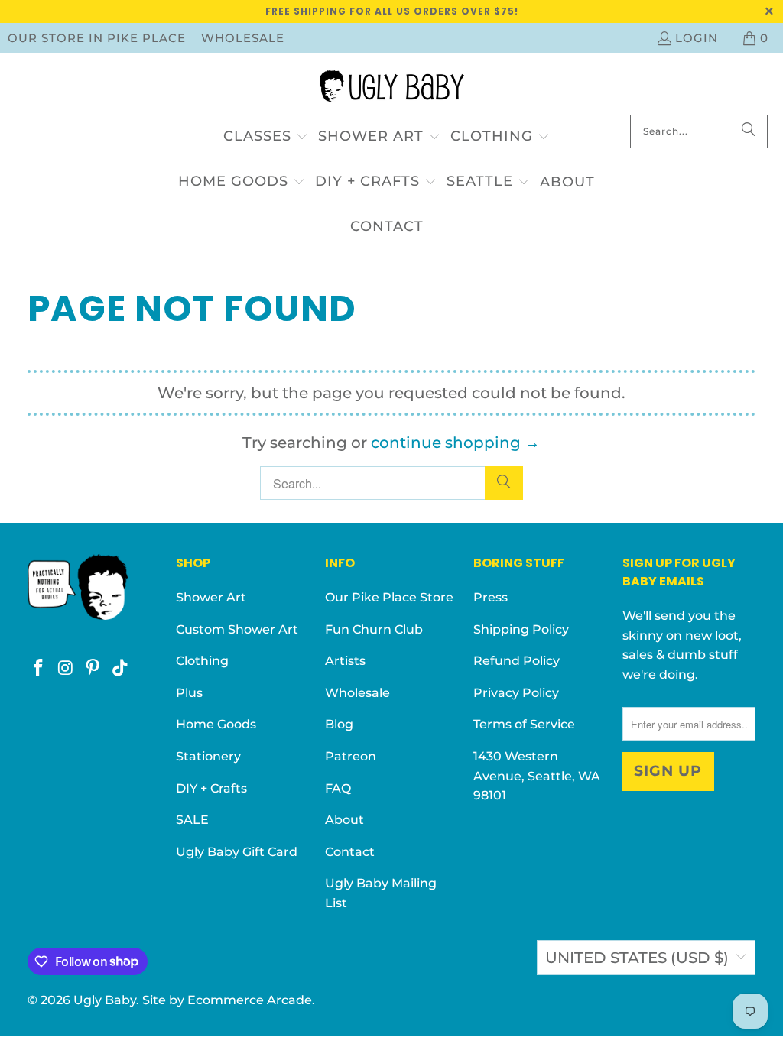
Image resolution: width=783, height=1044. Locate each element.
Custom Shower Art (237, 629)
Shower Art (211, 597)
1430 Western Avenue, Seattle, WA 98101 (536, 775)
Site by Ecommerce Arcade (227, 1000)
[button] (265, 137)
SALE (192, 819)
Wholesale (242, 38)
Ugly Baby (104, 1000)
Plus (189, 693)
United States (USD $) (637, 957)
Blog (339, 724)
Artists (345, 660)
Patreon (350, 756)
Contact (350, 852)
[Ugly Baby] (392, 88)
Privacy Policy (516, 693)
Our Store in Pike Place (97, 38)
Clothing (202, 660)
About (344, 819)
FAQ (338, 788)
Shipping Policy (521, 629)
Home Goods (216, 724)
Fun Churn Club (374, 629)
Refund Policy (516, 660)
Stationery (208, 756)
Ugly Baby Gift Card (236, 852)
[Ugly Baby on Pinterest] (93, 669)
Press (490, 597)
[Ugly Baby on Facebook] (39, 669)
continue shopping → (455, 442)
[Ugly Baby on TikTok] (120, 669)
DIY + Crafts (211, 788)
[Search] (748, 131)
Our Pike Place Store (389, 597)
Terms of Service (524, 724)
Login (696, 38)
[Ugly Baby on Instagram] (65, 669)
